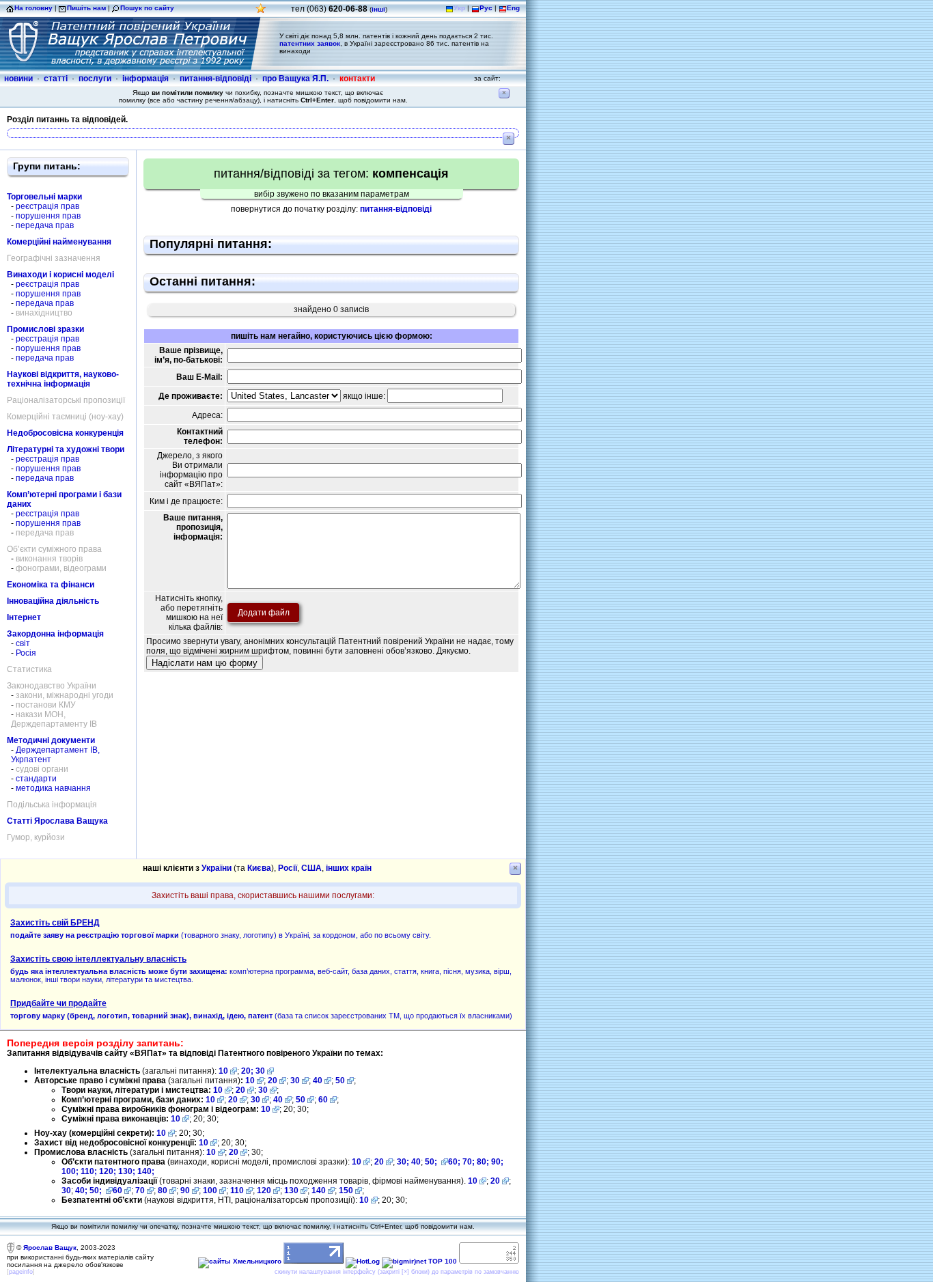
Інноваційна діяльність (53, 601)
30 (260, 1071)
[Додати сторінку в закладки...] (260, 12)
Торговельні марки (44, 196)
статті (56, 78)
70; (468, 1162)
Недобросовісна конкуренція (65, 433)
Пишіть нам (86, 8)
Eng (513, 8)
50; (432, 1162)
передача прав (45, 225)
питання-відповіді (215, 78)
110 (237, 1190)
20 (272, 1080)
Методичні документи (51, 740)
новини (18, 78)
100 (210, 1190)
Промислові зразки (45, 329)
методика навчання (53, 788)
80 (162, 1190)
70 (140, 1190)
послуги (95, 78)
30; (403, 1162)
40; (81, 1190)
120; (108, 1171)
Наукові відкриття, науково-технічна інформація (63, 379)
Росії (287, 868)
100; (70, 1171)
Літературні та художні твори (65, 449)
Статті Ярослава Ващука (57, 821)
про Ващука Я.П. (295, 78)
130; (127, 1171)
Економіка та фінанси (50, 584)
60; (454, 1162)
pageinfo (21, 1271)
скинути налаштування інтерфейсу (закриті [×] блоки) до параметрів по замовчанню (397, 1271)
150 (346, 1190)
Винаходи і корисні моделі (60, 274)
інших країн (349, 868)
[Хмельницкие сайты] (239, 1261)
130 (291, 1190)
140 (318, 1190)
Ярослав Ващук (49, 1247)
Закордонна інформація (55, 634)
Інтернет (24, 617)
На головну (33, 8)
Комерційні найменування (59, 242)
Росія (26, 653)
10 (223, 1071)
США (311, 868)
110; (90, 1171)
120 (264, 1190)
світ (23, 643)
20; (248, 1071)
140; (145, 1171)
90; (497, 1162)
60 (323, 1099)
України (216, 868)
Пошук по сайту (147, 8)
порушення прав (48, 216)
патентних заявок (309, 43)
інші (378, 9)
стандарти (36, 778)
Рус (485, 8)
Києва (259, 868)
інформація (145, 78)
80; (483, 1162)
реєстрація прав (47, 206)
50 (340, 1080)
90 (185, 1190)
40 (317, 1080)
